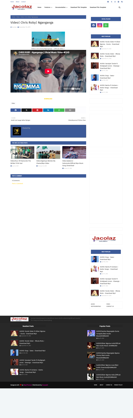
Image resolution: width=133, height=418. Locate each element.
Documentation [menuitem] (60, 7)
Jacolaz (14, 27)
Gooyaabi (45, 385)
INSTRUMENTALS (96, 306)
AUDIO (93, 304)
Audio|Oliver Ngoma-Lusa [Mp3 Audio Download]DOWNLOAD (107, 366)
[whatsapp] (105, 25)
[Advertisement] (112, 130)
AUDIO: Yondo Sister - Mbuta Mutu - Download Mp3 (110, 55)
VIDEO (108, 304)
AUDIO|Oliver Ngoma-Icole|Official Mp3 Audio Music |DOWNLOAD (108, 344)
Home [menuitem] (39, 7)
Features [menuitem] (47, 7)
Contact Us (109, 385)
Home (12, 2)
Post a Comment (17, 183)
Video (18, 17)
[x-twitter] (111, 2)
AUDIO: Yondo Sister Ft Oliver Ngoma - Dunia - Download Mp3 (110, 44)
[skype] (122, 2)
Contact (23, 2)
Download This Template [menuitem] (79, 7)
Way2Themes (28, 385)
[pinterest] (118, 2)
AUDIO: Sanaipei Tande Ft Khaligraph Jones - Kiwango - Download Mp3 (110, 66)
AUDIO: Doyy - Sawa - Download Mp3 (107, 77)
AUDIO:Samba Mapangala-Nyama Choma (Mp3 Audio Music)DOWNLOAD (107, 355)
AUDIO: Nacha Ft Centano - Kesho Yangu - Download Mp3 (109, 87)
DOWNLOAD (48, 99)
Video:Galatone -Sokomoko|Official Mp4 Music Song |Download (72, 163)
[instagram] (115, 2)
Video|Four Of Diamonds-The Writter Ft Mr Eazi (20, 162)
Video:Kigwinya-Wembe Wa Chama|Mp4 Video (45, 162)
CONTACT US (110, 306)
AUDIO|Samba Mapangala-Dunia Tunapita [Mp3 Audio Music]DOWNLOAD (107, 333)
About (17, 2)
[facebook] (108, 2)
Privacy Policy (118, 385)
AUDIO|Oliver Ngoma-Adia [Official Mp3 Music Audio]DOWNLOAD (108, 376)
